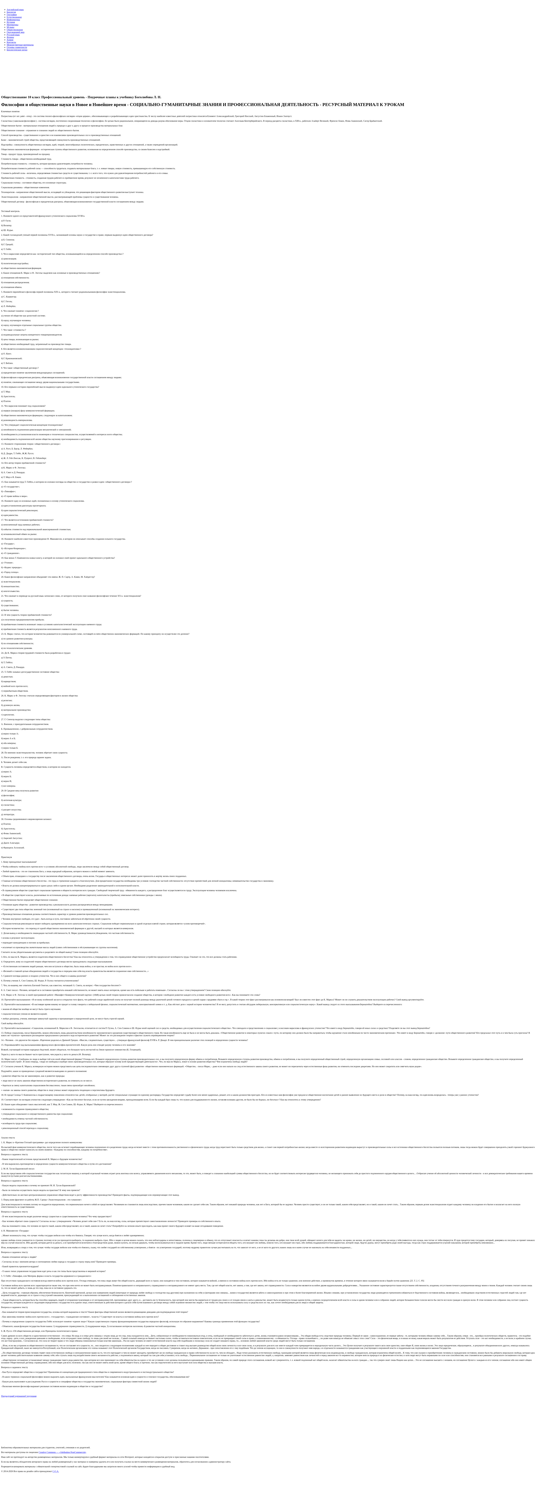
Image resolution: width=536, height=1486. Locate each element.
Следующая (30, 1396)
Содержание (19, 1396)
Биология (11, 12)
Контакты (11, 42)
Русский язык (13, 35)
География (12, 14)
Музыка (10, 27)
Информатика (13, 19)
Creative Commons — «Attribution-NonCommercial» (62, 1452)
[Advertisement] (85, 72)
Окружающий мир (15, 32)
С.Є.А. (55, 1471)
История (11, 22)
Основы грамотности (17, 47)
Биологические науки (17, 50)
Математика (12, 24)
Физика (10, 37)
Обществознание (15, 29)
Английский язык (15, 9)
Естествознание (14, 17)
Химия (10, 40)
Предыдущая (7, 1396)
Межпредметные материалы (20, 45)
